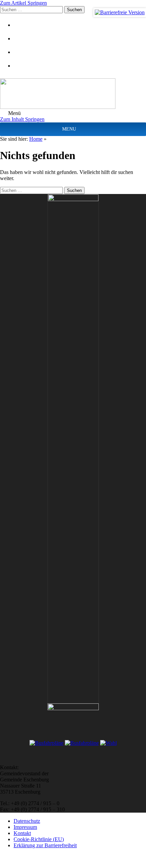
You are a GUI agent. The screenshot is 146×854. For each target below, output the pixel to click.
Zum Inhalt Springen (22, 119)
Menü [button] (14, 113)
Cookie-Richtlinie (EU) (39, 839)
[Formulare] (22, 25)
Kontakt (22, 833)
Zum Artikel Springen (23, 3)
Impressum (25, 827)
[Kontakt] (22, 38)
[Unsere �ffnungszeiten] (22, 66)
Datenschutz (27, 821)
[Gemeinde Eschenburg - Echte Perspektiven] (73, 94)
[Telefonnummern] (22, 52)
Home (35, 139)
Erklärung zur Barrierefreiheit (45, 845)
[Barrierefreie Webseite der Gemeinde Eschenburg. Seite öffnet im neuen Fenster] (119, 12)
